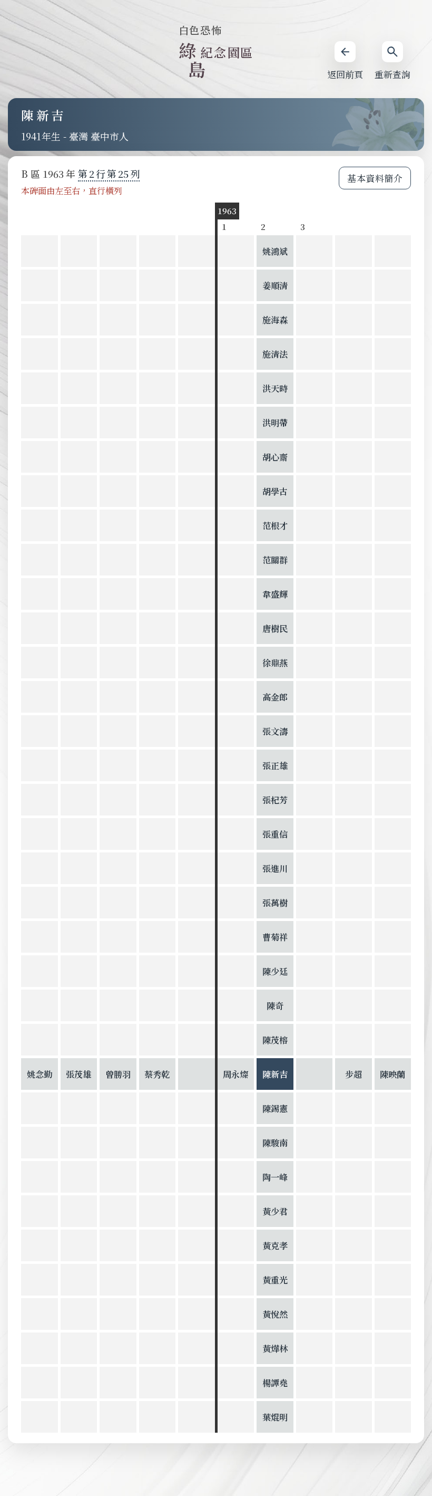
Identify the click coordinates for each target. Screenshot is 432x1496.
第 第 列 (109, 173)
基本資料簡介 (374, 178)
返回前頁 (345, 74)
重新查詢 (392, 74)
